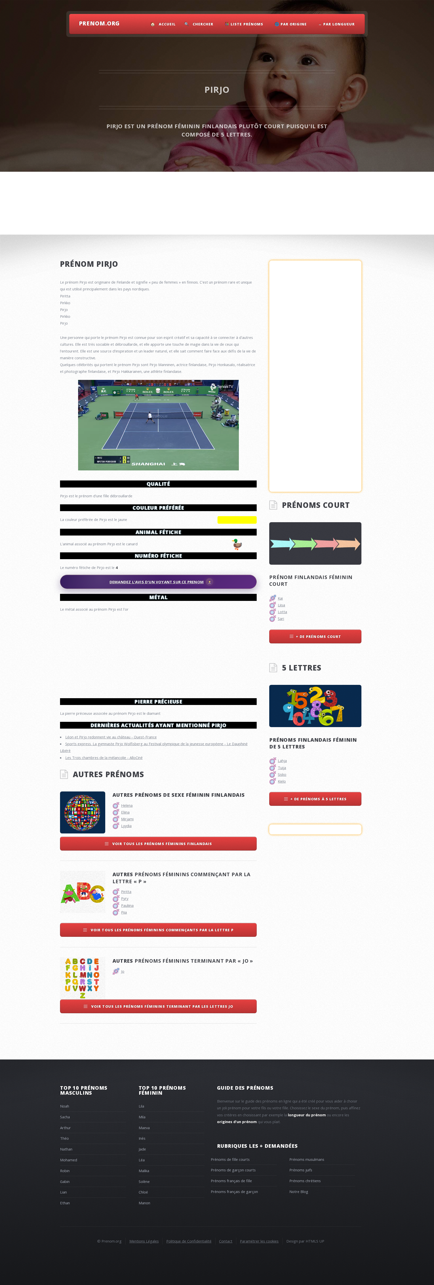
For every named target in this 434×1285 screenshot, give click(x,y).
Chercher (203, 24)
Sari (281, 618)
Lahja (282, 760)
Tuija (282, 767)
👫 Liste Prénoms (244, 24)
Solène (144, 1181)
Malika (144, 1170)
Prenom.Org (99, 23)
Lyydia (126, 825)
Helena (127, 805)
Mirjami (127, 818)
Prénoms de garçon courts (233, 1169)
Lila (141, 1106)
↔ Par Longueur (336, 24)
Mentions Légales (144, 1241)
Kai (280, 598)
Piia (124, 912)
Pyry (124, 898)
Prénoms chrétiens (305, 1180)
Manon (144, 1202)
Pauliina (127, 905)
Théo (64, 1138)
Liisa (281, 604)
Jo (122, 971)
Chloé (143, 1191)
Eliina (125, 812)
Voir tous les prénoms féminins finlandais (161, 843)
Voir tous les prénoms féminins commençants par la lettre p (161, 929)
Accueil (167, 24)
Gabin (65, 1181)
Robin (65, 1170)
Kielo (282, 781)
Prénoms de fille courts (230, 1159)
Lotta (282, 611)
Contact (225, 1241)
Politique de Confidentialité (188, 1241)
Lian (63, 1191)
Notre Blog (298, 1191)
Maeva (144, 1127)
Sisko (282, 774)
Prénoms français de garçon (234, 1191)
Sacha (65, 1116)
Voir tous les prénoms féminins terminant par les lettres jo (161, 1006)
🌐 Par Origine (291, 24)
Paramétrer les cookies (259, 1241)
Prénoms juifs (300, 1169)
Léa (142, 1159)
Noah (64, 1106)
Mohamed (68, 1159)
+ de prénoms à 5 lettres (318, 798)
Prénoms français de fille (231, 1180)
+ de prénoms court (318, 636)
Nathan (66, 1148)
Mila (142, 1116)
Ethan (65, 1202)
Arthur (65, 1127)
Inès (142, 1138)
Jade (142, 1148)
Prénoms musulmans (306, 1159)
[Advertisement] (158, 653)
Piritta (126, 891)
